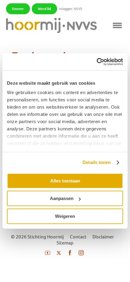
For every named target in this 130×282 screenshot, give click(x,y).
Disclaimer (103, 237)
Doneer (18, 8)
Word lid (44, 8)
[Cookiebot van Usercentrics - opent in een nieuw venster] (96, 62)
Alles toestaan (65, 180)
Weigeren (65, 216)
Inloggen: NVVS (70, 8)
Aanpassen (61, 198)
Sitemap (65, 243)
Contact (78, 237)
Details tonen (97, 162)
